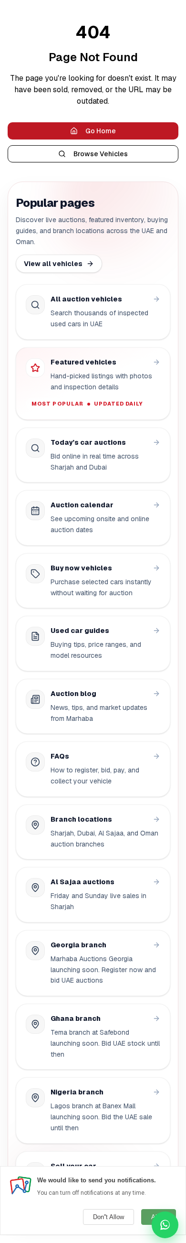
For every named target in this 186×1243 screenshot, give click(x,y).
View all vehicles (53, 263)
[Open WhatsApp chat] (165, 1224)
